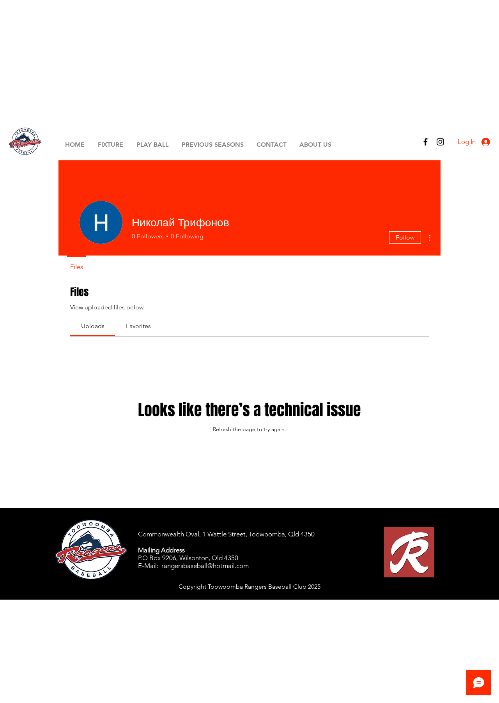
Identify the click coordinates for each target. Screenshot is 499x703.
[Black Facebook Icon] (425, 142)
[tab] (92, 326)
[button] (110, 144)
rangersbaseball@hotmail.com (205, 566)
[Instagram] (440, 142)
